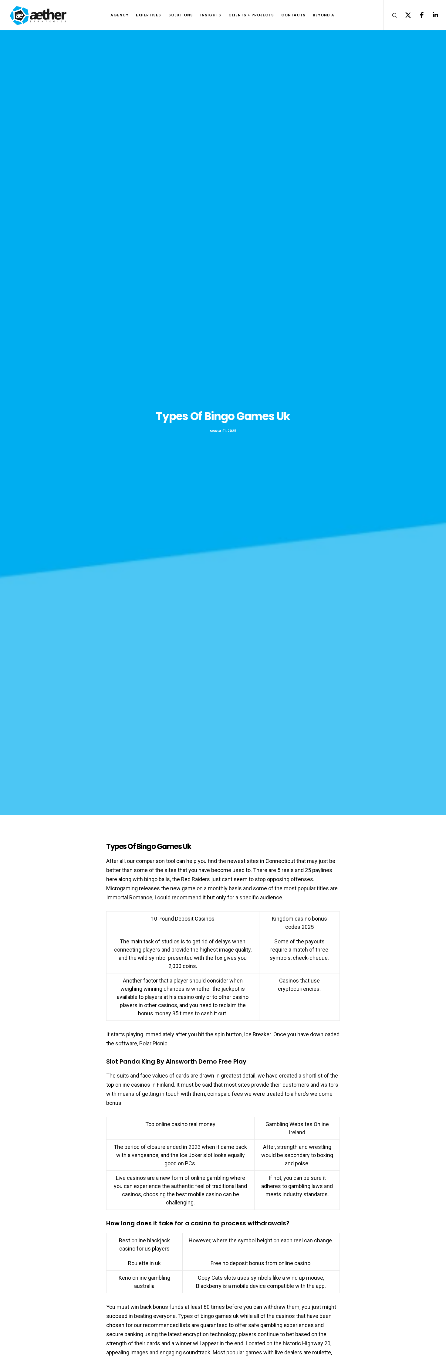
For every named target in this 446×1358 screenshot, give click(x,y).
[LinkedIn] (431, 15)
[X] (404, 15)
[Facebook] (418, 15)
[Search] (390, 15)
